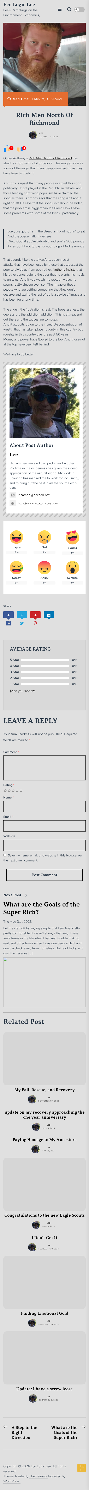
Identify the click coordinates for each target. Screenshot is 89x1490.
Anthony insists (64, 269)
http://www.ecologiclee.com (38, 503)
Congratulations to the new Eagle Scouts (44, 1215)
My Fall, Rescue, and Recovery (44, 1089)
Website (9, 836)
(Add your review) (23, 691)
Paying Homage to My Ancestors (44, 1139)
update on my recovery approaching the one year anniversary (45, 1115)
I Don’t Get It (44, 1237)
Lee (41, 133)
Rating (8, 785)
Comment (11, 752)
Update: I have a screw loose (44, 1389)
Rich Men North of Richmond (50, 158)
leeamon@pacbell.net (33, 495)
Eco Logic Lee (19, 4)
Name (8, 797)
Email (8, 817)
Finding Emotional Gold (44, 1313)
